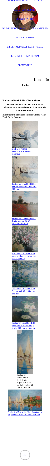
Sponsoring (25, 65)
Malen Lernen (25, 37)
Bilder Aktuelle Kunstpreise (25, 47)
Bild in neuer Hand (14, 28)
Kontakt (16, 56)
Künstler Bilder (24, 10)
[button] (25, 455)
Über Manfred (39, 28)
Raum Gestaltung (25, 19)
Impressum (32, 56)
